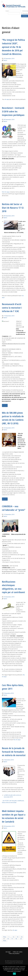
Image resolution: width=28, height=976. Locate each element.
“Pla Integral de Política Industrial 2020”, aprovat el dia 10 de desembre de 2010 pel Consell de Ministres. (13, 47)
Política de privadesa (14, 953)
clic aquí (7, 99)
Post (4, 940)
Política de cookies (17, 952)
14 (21, 937)
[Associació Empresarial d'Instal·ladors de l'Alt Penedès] (14, 5)
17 (12, 939)
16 (8, 939)
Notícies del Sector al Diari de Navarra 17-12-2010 (13, 208)
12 (13, 937)
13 (17, 937)
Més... (4, 405)
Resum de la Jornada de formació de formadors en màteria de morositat (14, 752)
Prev (4, 937)
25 (21, 939)
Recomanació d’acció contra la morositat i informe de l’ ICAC (12, 308)
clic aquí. (15, 930)
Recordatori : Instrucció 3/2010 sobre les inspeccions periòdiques (13, 111)
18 (16, 939)
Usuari (7, 11)
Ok (14, 973)
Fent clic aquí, (6, 192)
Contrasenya (25, 11)
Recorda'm (25, 13)
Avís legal (8, 952)
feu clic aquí (17, 739)
